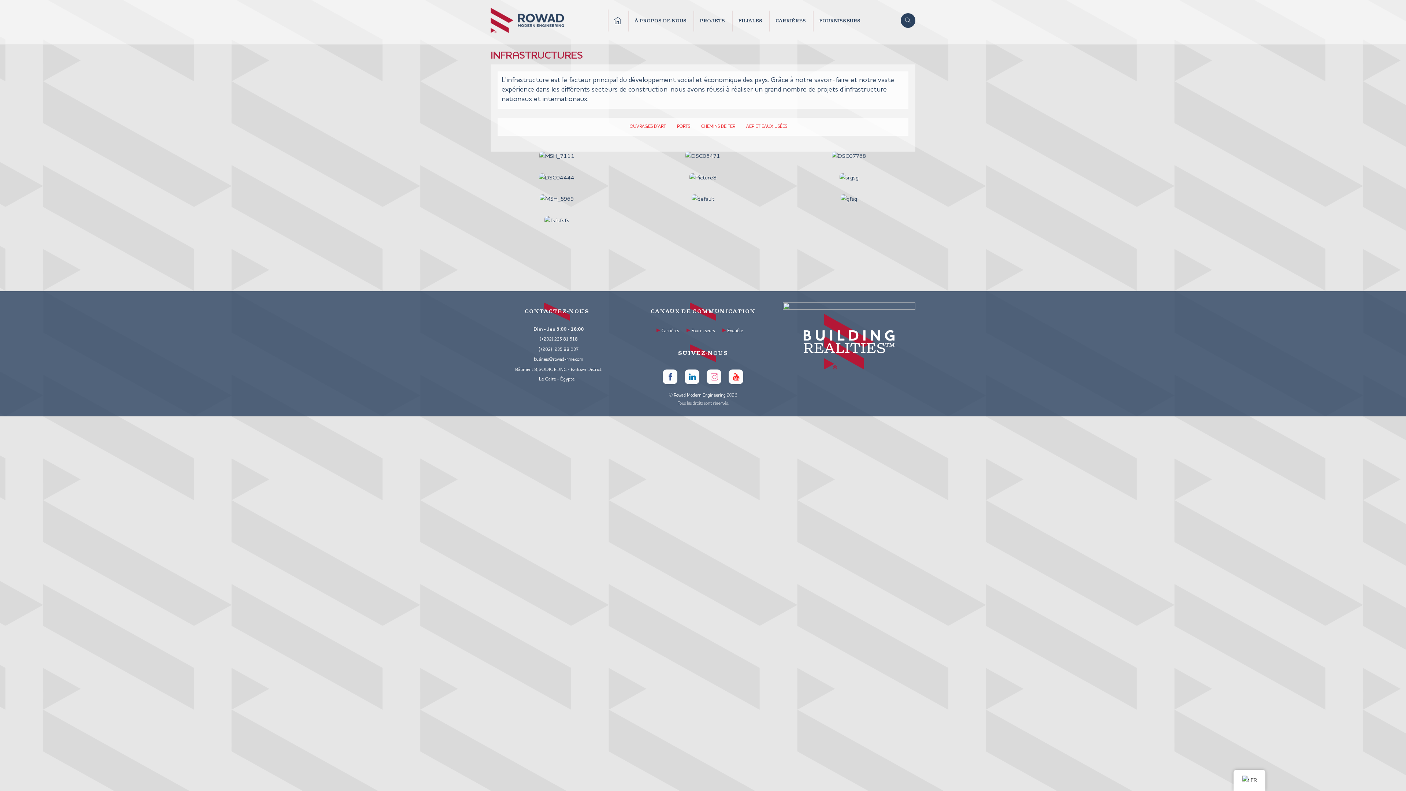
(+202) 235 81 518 (559, 339)
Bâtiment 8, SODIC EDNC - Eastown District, (558, 370)
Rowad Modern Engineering (700, 395)
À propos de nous (661, 21)
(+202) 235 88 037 (559, 350)
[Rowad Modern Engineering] (527, 30)
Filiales (750, 21)
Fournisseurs (839, 21)
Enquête (735, 331)
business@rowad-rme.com (558, 359)
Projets (712, 21)
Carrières (790, 21)
